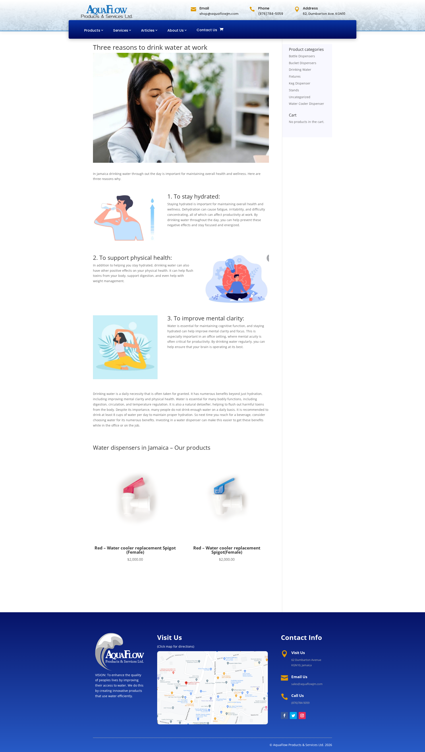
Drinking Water (300, 69)
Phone (263, 8)
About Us (175, 30)
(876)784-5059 (300, 703)
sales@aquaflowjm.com (307, 684)
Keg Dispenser (299, 83)
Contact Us (207, 30)
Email (204, 8)
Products (92, 30)
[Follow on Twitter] (293, 715)
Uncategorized (299, 97)
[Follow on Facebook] (284, 715)
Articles (148, 30)
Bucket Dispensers (302, 63)
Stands (294, 90)
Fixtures (295, 76)
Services (120, 30)
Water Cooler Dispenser (306, 103)
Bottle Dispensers (302, 56)
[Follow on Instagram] (302, 715)
